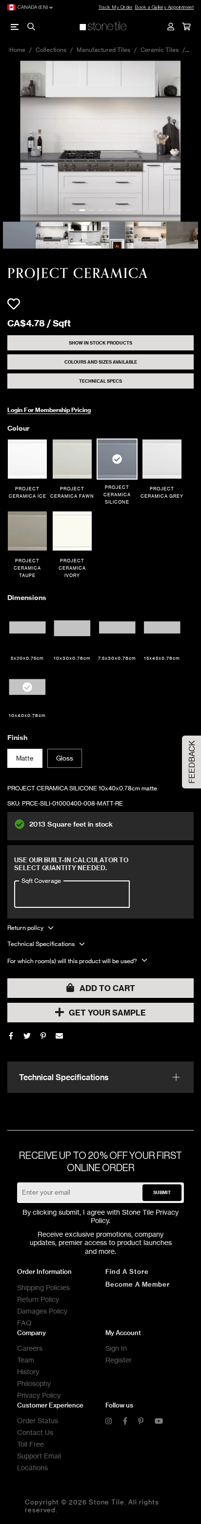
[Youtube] (159, 1422)
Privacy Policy (38, 1395)
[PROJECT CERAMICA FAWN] (72, 459)
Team (25, 1360)
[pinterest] (43, 1035)
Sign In (116, 1348)
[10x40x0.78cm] (27, 687)
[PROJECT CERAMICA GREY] (161, 459)
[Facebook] (11, 1035)
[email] (59, 1035)
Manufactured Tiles (103, 49)
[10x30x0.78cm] (72, 628)
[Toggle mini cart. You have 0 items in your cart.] (186, 26)
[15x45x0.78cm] (161, 628)
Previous (7, 141)
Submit (162, 1192)
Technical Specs (100, 381)
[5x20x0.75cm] (27, 628)
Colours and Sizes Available (100, 362)
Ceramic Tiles (160, 49)
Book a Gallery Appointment (164, 7)
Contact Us (35, 1432)
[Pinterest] (140, 1422)
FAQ (24, 1322)
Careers (29, 1348)
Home (17, 49)
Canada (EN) (33, 7)
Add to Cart (107, 988)
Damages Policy (42, 1311)
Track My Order (116, 7)
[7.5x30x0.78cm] (117, 628)
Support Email (39, 1456)
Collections (51, 49)
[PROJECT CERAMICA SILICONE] (117, 459)
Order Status (37, 1420)
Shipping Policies (43, 1287)
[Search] (31, 26)
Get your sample (107, 1012)
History (28, 1371)
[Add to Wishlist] (13, 304)
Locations (32, 1467)
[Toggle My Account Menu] (170, 26)
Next (193, 141)
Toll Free (30, 1444)
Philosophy (34, 1383)
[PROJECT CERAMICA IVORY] (72, 531)
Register (118, 1360)
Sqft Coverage (41, 880)
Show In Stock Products (100, 343)
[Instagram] (108, 1422)
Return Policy (38, 1299)
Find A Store (127, 1271)
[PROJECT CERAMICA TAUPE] (27, 531)
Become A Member (137, 1284)
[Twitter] (27, 1035)
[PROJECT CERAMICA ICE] (27, 459)
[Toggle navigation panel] (15, 26)
